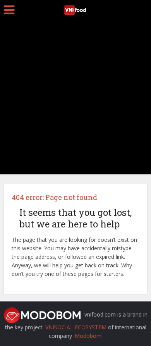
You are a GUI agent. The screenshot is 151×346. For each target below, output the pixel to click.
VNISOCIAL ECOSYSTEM (75, 327)
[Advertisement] (75, 98)
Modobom (88, 335)
